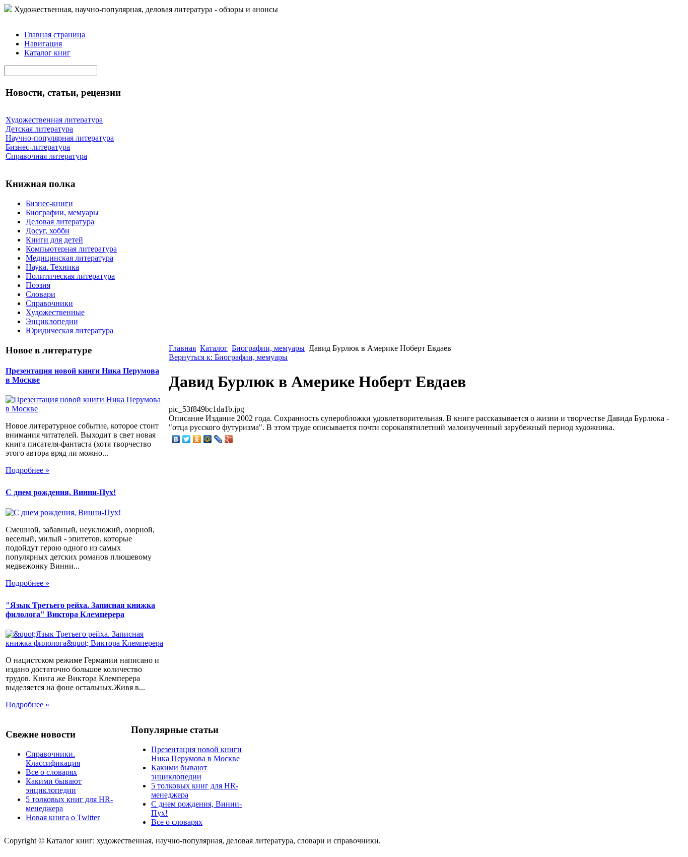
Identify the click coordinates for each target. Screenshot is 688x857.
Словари (40, 294)
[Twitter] (186, 439)
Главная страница (54, 34)
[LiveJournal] (218, 439)
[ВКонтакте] (176, 439)
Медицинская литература (69, 258)
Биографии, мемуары (62, 212)
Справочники (49, 303)
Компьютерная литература (71, 248)
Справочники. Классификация (53, 758)
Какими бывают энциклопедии (54, 785)
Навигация (43, 43)
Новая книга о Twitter (63, 817)
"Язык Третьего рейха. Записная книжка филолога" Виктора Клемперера (80, 610)
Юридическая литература (69, 330)
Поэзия (38, 285)
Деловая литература (60, 221)
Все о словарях (51, 772)
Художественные (55, 312)
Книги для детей (54, 239)
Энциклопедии (52, 321)
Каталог (214, 348)
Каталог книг (47, 52)
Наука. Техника (52, 267)
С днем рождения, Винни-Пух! (61, 492)
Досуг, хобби (48, 230)
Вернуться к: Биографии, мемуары (228, 357)
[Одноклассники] (197, 439)
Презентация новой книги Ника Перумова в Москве (196, 754)
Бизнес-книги (49, 203)
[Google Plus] (229, 439)
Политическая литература (70, 276)
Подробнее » (27, 470)
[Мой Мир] (207, 439)
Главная (182, 348)
